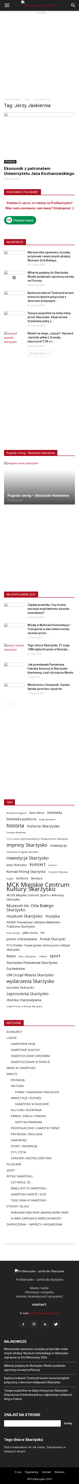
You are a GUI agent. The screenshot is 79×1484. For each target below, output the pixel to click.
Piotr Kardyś (13, 932)
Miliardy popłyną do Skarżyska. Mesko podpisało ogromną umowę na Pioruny (51, 276)
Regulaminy (31, 1472)
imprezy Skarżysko (26, 845)
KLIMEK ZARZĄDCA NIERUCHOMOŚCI (36, 1218)
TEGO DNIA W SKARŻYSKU (28, 1200)
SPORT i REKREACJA (24, 1146)
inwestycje (58, 845)
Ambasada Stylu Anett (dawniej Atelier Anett (39, 1212)
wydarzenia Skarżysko (30, 981)
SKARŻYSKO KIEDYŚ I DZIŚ (28, 1194)
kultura (22, 878)
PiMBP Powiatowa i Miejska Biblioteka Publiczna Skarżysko (33, 924)
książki (9, 878)
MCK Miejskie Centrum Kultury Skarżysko (37, 887)
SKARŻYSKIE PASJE (23, 1044)
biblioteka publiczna (21, 819)
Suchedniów (15, 969)
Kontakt (46, 1472)
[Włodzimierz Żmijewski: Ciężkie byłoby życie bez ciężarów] (14, 690)
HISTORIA (17, 1086)
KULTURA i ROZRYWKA (26, 1110)
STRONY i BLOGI (17, 1206)
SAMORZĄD (19, 1140)
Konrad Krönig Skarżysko (26, 871)
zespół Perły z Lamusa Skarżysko (24, 1006)
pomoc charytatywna (21, 939)
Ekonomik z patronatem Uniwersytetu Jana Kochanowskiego (39, 171)
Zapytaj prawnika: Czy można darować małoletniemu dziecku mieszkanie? (48, 608)
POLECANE (13, 1164)
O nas (18, 1472)
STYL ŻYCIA (18, 1152)
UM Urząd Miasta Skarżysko (30, 975)
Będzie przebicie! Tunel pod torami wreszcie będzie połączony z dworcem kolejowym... (51, 296)
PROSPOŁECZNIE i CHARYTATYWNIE (35, 1128)
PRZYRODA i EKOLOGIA (26, 1134)
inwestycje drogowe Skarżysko (22, 851)
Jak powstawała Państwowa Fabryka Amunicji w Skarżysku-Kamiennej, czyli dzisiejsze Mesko (50, 668)
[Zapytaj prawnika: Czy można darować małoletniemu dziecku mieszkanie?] (14, 610)
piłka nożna (30, 933)
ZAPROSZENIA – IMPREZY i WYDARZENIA (34, 1224)
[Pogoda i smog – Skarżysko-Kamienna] (39, 482)
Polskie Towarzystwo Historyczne (37, 1092)
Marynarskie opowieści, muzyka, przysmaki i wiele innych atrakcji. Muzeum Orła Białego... (49, 256)
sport (55, 956)
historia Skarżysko (43, 826)
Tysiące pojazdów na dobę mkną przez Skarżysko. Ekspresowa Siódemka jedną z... (49, 317)
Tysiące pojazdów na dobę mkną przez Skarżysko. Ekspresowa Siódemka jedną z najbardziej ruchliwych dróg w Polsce (38, 1395)
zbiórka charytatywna (23, 1000)
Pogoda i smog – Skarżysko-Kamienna (38, 495)
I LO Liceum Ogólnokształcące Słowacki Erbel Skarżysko (37, 838)
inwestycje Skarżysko (27, 858)
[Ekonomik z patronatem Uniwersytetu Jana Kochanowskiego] (39, 138)
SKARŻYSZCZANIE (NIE (26, 1056)
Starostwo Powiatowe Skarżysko (32, 962)
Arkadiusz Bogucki (16, 812)
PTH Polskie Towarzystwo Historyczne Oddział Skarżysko (38, 947)
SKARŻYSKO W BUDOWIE (32, 1104)
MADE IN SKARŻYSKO (20, 1068)
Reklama (59, 1472)
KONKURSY (14, 1032)
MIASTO (11, 1074)
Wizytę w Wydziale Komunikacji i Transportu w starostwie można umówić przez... (49, 629)
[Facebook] (23, 1325)
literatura (36, 878)
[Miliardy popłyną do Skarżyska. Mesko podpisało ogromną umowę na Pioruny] (14, 278)
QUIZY (10, 1170)
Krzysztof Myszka (58, 871)
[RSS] (45, 1325)
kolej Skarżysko (16, 865)
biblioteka (54, 813)
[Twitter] (56, 1325)
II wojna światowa (16, 832)
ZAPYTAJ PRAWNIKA (28, 1122)
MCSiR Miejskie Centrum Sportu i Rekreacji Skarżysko (35, 897)
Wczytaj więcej (38, 353)
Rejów (11, 956)
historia (15, 825)
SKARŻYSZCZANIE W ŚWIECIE (30, 1062)
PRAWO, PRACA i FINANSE (28, 1116)
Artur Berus (36, 813)
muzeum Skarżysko (24, 916)
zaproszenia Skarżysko (27, 994)
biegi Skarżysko (47, 819)
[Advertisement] (39, 54)
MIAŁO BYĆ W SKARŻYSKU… (29, 1188)
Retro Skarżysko (27, 956)
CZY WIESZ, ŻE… (21, 1182)
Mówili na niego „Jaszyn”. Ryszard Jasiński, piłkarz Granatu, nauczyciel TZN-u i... (50, 337)
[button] (73, 5)
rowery (43, 956)
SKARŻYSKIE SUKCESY (25, 1050)
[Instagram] (34, 1325)
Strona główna (12, 99)
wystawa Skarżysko (20, 987)
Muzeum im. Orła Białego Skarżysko (30, 907)
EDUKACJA (10, 161)
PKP (43, 933)
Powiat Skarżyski (52, 939)
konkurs (52, 865)
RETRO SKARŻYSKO (19, 1176)
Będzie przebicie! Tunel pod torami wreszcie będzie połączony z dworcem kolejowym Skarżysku (36, 1380)
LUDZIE (11, 1038)
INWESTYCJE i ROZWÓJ (26, 1098)
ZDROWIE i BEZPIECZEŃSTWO (31, 1158)
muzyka (52, 916)
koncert (38, 864)
